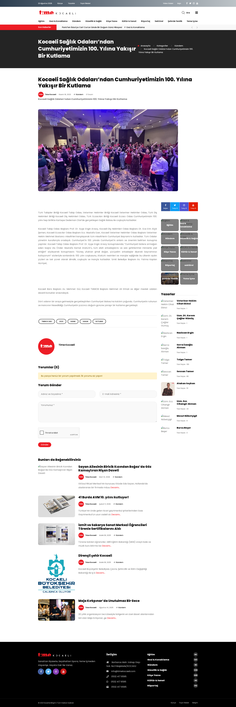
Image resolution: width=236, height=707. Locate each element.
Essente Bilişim (50, 703)
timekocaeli (47, 321)
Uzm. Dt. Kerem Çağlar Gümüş (186, 317)
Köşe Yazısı (111, 21)
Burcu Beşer (184, 427)
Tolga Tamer (184, 359)
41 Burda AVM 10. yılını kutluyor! (103, 497)
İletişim (195, 703)
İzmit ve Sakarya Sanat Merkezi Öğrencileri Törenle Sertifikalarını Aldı (112, 527)
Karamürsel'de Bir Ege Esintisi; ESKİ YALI (88, 27)
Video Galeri (168, 3)
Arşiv (179, 3)
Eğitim (41, 21)
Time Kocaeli (50, 94)
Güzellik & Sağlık (93, 21)
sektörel (159, 21)
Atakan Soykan (186, 383)
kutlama (99, 321)
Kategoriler (162, 45)
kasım (73, 321)
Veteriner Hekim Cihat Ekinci (186, 302)
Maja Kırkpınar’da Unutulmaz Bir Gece (109, 601)
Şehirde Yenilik (175, 21)
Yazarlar (71, 3)
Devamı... (115, 487)
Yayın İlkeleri (85, 3)
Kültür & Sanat (129, 21)
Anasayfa (145, 45)
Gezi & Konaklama (58, 21)
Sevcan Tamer (185, 371)
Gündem (76, 21)
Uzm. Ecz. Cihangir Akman (186, 402)
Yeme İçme (192, 21)
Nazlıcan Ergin (185, 332)
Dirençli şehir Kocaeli (95, 556)
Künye (60, 3)
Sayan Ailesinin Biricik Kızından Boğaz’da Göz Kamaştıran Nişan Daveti (114, 468)
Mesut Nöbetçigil (187, 415)
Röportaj (145, 21)
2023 (61, 321)
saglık (85, 321)
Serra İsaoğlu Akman (185, 346)
